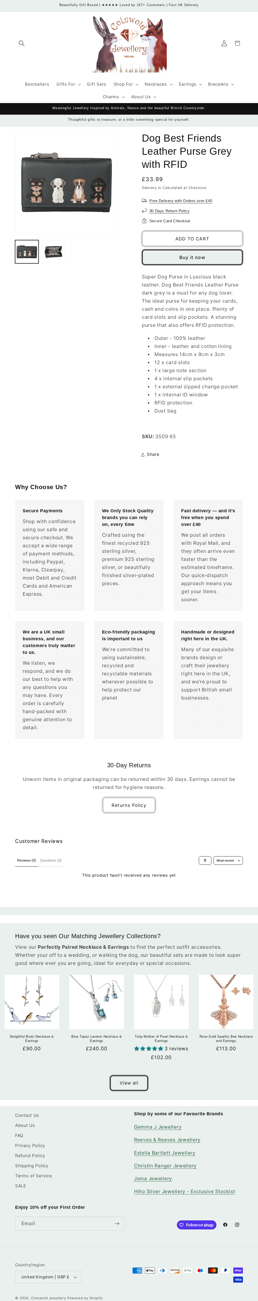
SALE (20, 1185)
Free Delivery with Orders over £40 (180, 201)
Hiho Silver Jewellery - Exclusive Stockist (184, 1191)
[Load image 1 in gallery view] (27, 252)
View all (129, 1083)
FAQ (19, 1135)
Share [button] (153, 454)
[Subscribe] (117, 1224)
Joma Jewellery (153, 1179)
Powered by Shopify (85, 1298)
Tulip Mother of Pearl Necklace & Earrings (161, 1039)
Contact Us (27, 1115)
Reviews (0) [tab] (26, 860)
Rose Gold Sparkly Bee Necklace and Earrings (226, 1039)
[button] (21, 43)
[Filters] (205, 860)
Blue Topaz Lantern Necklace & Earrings (96, 1039)
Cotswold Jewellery (48, 1298)
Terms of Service (33, 1175)
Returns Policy (129, 805)
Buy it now (192, 257)
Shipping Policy (31, 1165)
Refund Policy (30, 1155)
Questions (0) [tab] (51, 860)
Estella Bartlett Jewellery (165, 1153)
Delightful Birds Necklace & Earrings (32, 1039)
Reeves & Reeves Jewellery (167, 1140)
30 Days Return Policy (169, 211)
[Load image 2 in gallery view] (53, 252)
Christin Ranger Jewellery (165, 1166)
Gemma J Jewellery (158, 1127)
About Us (25, 1125)
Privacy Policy (30, 1145)
